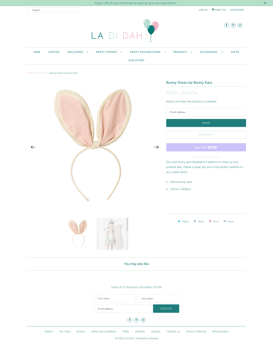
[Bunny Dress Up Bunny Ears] (95, 147)
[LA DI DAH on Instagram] (240, 25)
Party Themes (107, 52)
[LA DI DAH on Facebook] (226, 25)
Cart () (220, 10)
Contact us (173, 331)
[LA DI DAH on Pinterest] (233, 25)
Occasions (210, 52)
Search (49, 331)
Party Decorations (146, 52)
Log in (203, 10)
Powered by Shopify (147, 338)
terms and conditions (103, 331)
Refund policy (220, 331)
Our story (136, 60)
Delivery (140, 331)
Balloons (76, 52)
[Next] (156, 147)
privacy (81, 331)
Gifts (235, 52)
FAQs (126, 331)
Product (180, 52)
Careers (155, 331)
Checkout (237, 10)
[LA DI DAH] (136, 31)
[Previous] (33, 147)
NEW (37, 52)
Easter (54, 52)
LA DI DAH (129, 338)
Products (42, 73)
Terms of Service (196, 331)
